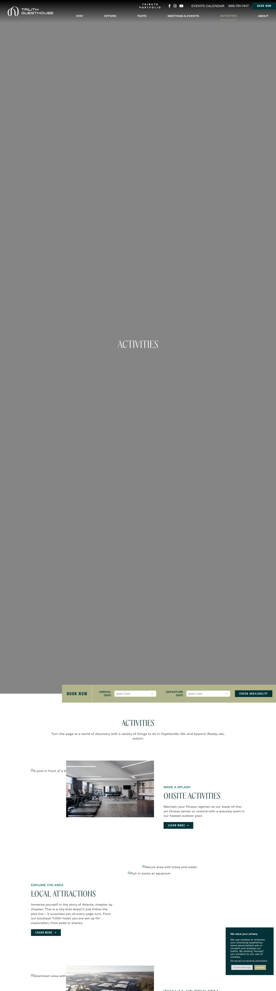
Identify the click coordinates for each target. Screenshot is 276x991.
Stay (79, 16)
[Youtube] (181, 6)
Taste (141, 16)
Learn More (176, 825)
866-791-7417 (238, 6)
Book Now (264, 6)
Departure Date (174, 693)
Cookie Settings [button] (242, 967)
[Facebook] (169, 6)
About (263, 16)
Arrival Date (105, 693)
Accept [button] (260, 967)
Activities (228, 15)
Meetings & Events (183, 16)
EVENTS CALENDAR (207, 6)
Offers (110, 16)
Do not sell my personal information (248, 960)
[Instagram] (174, 6)
